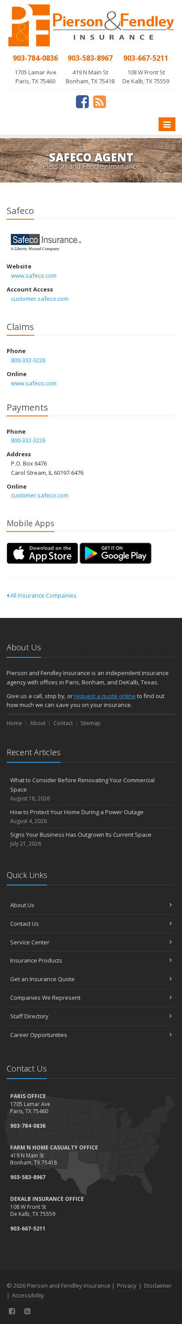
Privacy (126, 1285)
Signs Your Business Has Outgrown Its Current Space (81, 839)
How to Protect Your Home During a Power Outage (77, 816)
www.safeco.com (34, 276)
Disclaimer (158, 1285)
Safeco (46, 242)
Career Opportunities (38, 1035)
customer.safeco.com (39, 299)
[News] (99, 101)
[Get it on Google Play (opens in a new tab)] (116, 553)
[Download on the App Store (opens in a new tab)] (42, 553)
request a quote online (105, 696)
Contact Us (24, 924)
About (38, 723)
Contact (63, 723)
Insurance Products (36, 960)
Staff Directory (29, 1016)
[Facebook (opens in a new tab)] (82, 101)
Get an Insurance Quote (42, 979)
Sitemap (90, 723)
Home (14, 723)
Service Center (29, 942)
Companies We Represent (45, 998)
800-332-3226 (28, 360)
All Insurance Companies (42, 595)
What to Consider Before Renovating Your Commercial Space (82, 789)
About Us (22, 905)
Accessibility (28, 1295)
